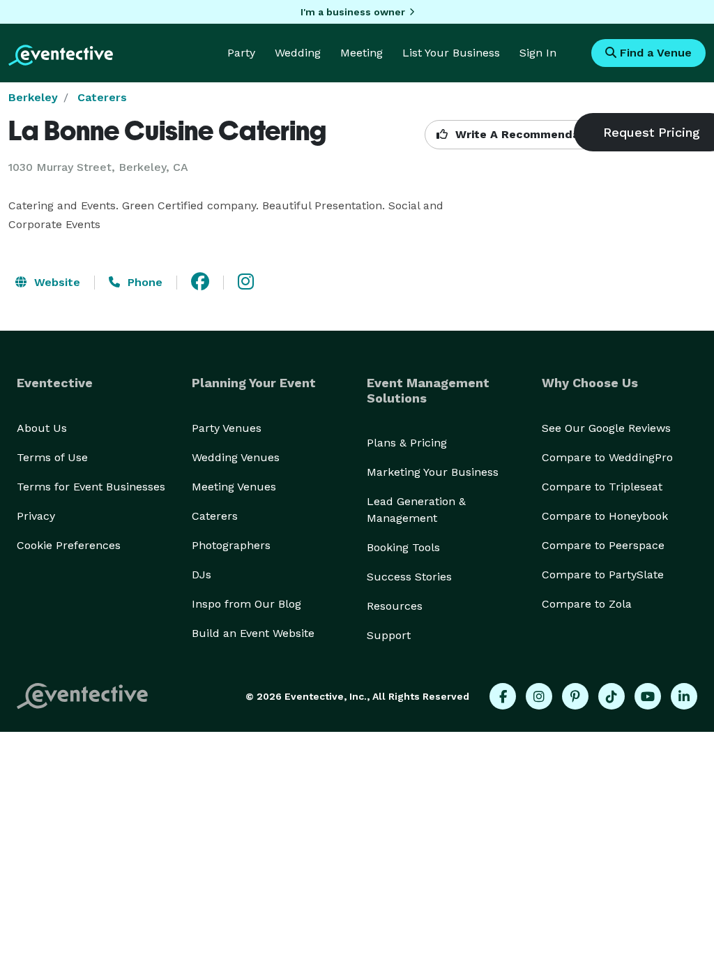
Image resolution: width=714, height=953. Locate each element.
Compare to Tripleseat (602, 486)
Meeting (361, 52)
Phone (143, 282)
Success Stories (409, 576)
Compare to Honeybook (605, 516)
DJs (201, 574)
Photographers (231, 545)
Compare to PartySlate (603, 574)
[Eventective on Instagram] (539, 696)
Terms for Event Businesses (91, 486)
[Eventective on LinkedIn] (684, 696)
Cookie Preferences (69, 545)
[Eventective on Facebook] (502, 696)
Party (241, 52)
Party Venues (226, 428)
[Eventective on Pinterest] (575, 696)
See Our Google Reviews (606, 428)
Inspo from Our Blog (246, 603)
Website (55, 282)
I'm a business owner (353, 11)
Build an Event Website (253, 633)
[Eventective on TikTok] (611, 696)
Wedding (298, 52)
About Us (42, 428)
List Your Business (451, 52)
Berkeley (33, 97)
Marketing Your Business (433, 472)
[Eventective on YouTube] (648, 696)
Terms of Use (52, 457)
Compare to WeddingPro (607, 457)
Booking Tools (403, 547)
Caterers (102, 97)
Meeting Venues (234, 486)
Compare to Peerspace (603, 545)
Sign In (537, 52)
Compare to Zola (587, 603)
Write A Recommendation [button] (527, 134)
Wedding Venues (236, 457)
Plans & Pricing (407, 442)
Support (389, 635)
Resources (395, 606)
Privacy (36, 516)
